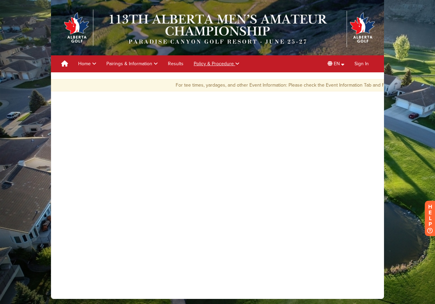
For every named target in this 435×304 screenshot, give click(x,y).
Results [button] (176, 64)
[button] (336, 63)
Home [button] (85, 64)
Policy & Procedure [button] (214, 64)
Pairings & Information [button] (130, 64)
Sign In (361, 64)
